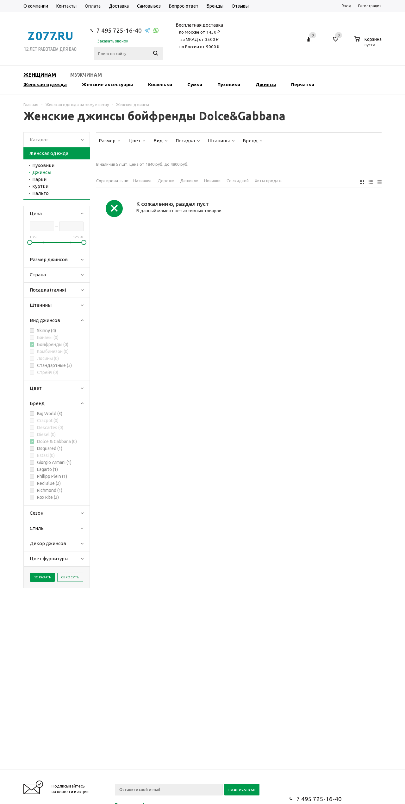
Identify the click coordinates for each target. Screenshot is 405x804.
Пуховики (228, 84)
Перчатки (302, 84)
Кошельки (160, 84)
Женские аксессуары (107, 84)
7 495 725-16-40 (119, 30)
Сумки (194, 84)
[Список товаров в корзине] (368, 44)
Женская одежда (45, 84)
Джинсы (265, 84)
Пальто (40, 193)
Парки (39, 179)
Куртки (40, 186)
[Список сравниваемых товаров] (310, 41)
